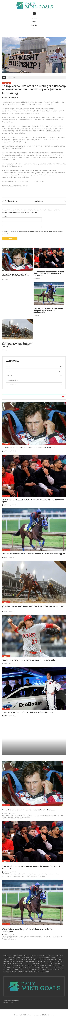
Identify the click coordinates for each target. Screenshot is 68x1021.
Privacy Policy (8, 1003)
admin (5, 98)
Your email (5, 224)
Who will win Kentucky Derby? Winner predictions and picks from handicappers (48, 310)
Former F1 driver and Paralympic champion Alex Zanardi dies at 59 (15, 275)
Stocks (34, 28)
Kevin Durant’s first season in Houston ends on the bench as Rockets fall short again (49, 273)
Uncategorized (13, 380)
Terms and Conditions (11, 1001)
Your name (5, 216)
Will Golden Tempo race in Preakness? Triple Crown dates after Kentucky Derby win (17, 345)
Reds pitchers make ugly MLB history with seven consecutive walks (28, 660)
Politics (34, 18)
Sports (34, 22)
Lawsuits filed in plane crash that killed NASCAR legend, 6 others (27, 712)
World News (34, 25)
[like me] (7, 77)
